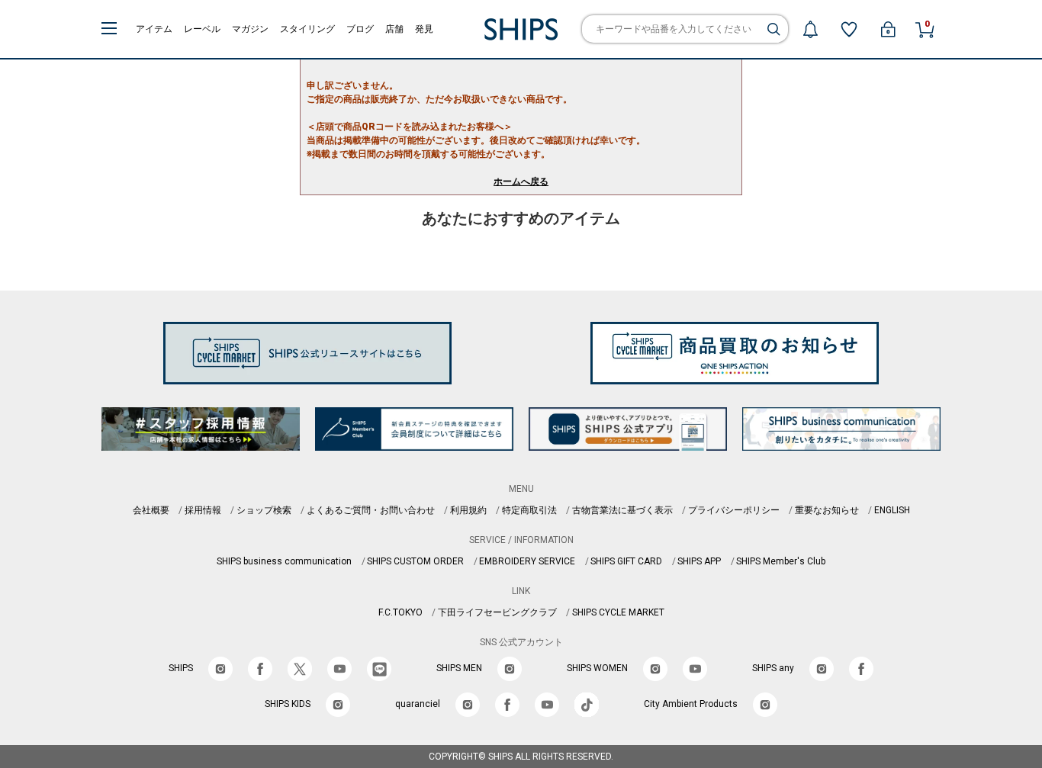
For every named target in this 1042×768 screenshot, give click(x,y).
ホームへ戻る (521, 181)
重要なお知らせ (827, 510)
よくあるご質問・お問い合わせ (371, 510)
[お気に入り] (849, 29)
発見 (424, 29)
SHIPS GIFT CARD (626, 561)
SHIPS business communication (284, 561)
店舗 (394, 29)
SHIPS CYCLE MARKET (618, 612)
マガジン (250, 29)
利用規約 (468, 510)
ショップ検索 (263, 510)
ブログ (360, 29)
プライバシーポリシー (734, 510)
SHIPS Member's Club (780, 561)
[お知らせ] (810, 29)
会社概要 (151, 510)
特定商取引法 (529, 510)
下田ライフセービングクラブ (497, 612)
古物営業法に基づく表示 (622, 510)
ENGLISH (892, 510)
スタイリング (307, 29)
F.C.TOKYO (400, 612)
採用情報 (203, 510)
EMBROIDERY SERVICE (527, 561)
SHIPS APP (699, 561)
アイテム (154, 29)
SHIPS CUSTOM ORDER (415, 561)
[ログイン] (888, 29)
